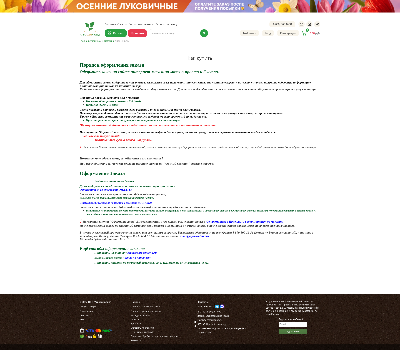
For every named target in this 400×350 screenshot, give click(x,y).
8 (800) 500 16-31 (282, 24)
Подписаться (293, 331)
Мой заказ (249, 33)
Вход (268, 33)
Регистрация (288, 33)
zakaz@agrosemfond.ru (210, 319)
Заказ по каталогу (166, 24)
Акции (139, 33)
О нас (120, 24)
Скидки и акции (88, 306)
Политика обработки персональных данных (154, 336)
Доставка (110, 24)
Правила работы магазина (145, 306)
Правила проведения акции (146, 311)
